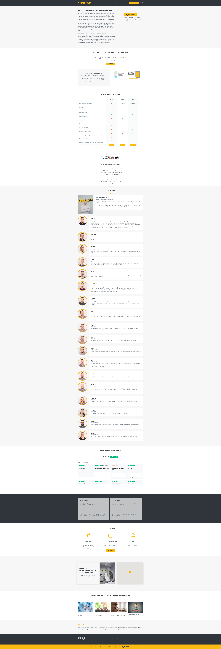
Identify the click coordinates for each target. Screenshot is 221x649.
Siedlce (114, 176)
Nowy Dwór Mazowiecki (112, 170)
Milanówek (116, 167)
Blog (127, 2)
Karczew (121, 170)
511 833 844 (131, 15)
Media (123, 2)
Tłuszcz (105, 179)
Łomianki (108, 177)
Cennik (114, 638)
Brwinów (115, 174)
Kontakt (135, 638)
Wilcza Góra (112, 181)
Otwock (101, 172)
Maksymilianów (111, 183)
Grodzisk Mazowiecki (110, 167)
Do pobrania (111, 638)
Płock (110, 174)
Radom (111, 176)
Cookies (129, 638)
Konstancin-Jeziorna (112, 172)
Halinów (113, 168)
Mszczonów (103, 181)
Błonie (105, 177)
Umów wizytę (118, 2)
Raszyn (108, 176)
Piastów (118, 174)
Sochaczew (118, 176)
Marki (115, 177)
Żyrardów (107, 181)
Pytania (107, 2)
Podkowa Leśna (121, 167)
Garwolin (104, 167)
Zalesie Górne (105, 174)
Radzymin (117, 177)
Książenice (116, 181)
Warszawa (101, 167)
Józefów (118, 170)
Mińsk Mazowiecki (118, 168)
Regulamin (118, 638)
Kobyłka (111, 177)
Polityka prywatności (123, 638)
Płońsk (112, 174)
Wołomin (108, 179)
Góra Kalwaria (105, 172)
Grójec (103, 168)
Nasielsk (105, 170)
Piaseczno (118, 172)
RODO (132, 638)
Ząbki (111, 179)
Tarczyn (121, 172)
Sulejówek (102, 170)
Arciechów (120, 181)
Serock (110, 168)
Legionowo (106, 168)
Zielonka (114, 179)
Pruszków (104, 176)
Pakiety (102, 2)
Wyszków (118, 179)
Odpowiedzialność (105, 638)
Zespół (112, 2)
